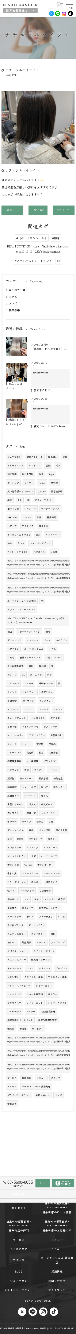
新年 (9, 838)
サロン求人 (13, 977)
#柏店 (56, 238)
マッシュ (58, 709)
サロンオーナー (45, 864)
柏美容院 (12, 787)
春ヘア (30, 916)
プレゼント (61, 968)
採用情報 (26, 1077)
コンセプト (37, 1028)
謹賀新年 (43, 525)
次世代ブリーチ (15, 925)
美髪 (31, 830)
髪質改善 (14, 310)
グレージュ (30, 795)
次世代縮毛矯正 (15, 666)
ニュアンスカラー (16, 933)
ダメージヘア (14, 640)
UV (23, 674)
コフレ (30, 968)
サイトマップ (57, 1289)
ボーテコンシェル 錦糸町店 (36, 1086)
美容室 (23, 1028)
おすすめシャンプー (49, 907)
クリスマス (44, 968)
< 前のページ (12, 210)
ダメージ (12, 674)
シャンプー (30, 508)
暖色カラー (59, 787)
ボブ (49, 674)
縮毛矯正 (52, 456)
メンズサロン (38, 718)
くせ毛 (52, 648)
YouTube (28, 864)
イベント (53, 769)
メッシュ (41, 942)
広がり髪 (55, 718)
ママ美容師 (32, 761)
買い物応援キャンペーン (20, 491)
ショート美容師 (35, 994)
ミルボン (29, 482)
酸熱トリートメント (30, 657)
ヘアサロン (13, 648)
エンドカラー (38, 933)
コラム (13, 297)
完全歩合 (53, 752)
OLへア (11, 890)
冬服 (51, 821)
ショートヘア (14, 994)
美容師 (30, 752)
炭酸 (48, 465)
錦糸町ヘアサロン (40, 959)
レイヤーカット (35, 1002)
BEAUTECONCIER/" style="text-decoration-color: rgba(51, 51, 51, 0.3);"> (35, 621)
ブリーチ (29, 683)
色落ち (44, 795)
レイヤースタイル (57, 1002)
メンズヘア (13, 709)
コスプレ (38, 769)
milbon (42, 482)
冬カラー (12, 821)
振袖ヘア (31, 813)
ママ (26, 899)
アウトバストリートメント (21, 609)
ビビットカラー (37, 925)
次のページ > (63, 210)
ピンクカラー (14, 847)
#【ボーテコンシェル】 (32, 238)
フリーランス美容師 (54, 899)
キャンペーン (14, 968)
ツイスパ (29, 709)
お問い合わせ (43, 1095)
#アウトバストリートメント (33, 261)
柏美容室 (58, 778)
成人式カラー (14, 813)
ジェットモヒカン (16, 856)
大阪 (65, 456)
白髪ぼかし (56, 735)
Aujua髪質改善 (48, 1011)
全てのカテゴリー (20, 290)
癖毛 (48, 631)
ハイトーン (13, 683)
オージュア (13, 482)
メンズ (13, 303)
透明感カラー (46, 683)
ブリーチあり (46, 916)
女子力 (40, 821)
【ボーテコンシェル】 (29, 631)
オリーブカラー (30, 873)
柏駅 (52, 933)
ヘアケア (12, 525)
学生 (36, 899)
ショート (12, 743)
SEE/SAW (12, 517)
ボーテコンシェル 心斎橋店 (21, 600)
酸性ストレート (35, 456)
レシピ (61, 916)
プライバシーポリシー (19, 1095)
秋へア (44, 787)
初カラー (52, 994)
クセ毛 (10, 657)
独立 (41, 752)
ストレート (32, 640)
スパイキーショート (17, 951)
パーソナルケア (49, 856)
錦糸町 (10, 1028)
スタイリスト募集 (33, 977)
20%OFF (42, 491)
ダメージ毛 (44, 830)
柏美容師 (43, 778)
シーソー (27, 517)
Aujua (51, 474)
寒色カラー (13, 795)
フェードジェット (16, 718)
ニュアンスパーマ (16, 959)
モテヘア (26, 821)
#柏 (59, 261)
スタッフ (55, 1077)
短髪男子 (26, 942)
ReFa (9, 543)
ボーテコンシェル (50, 508)
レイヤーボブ (14, 1011)
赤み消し (36, 882)
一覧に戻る (38, 210)
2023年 (20, 838)
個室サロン (47, 692)
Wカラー (31, 1011)
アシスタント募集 (57, 977)
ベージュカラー (51, 873)
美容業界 (12, 907)
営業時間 (51, 517)
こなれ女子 (45, 890)
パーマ (46, 640)
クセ (19, 500)
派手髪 (10, 778)
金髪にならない (15, 804)
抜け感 (40, 743)
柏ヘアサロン (27, 778)
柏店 (9, 631)
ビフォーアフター (44, 500)
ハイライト (61, 640)
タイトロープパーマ (44, 951)
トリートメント (15, 465)
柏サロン (12, 942)
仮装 (26, 769)
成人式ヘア (47, 804)
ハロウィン (13, 769)
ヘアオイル (39, 551)
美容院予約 (56, 491)
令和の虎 (12, 873)
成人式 (32, 804)
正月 (38, 534)
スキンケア (28, 907)
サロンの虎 (13, 864)
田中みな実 (13, 508)
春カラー (52, 838)
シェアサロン (14, 456)
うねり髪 (12, 726)
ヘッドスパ (35, 465)
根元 (41, 474)
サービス (12, 1077)
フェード (43, 709)
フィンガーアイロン (40, 543)
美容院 (54, 482)
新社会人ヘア (14, 1002)
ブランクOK (49, 761)
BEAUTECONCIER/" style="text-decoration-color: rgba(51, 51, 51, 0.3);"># (38, 249)
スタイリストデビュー (19, 985)
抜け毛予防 (28, 474)
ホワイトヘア (36, 838)
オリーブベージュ (16, 882)
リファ (21, 543)
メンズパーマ (50, 847)
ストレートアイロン (17, 551)
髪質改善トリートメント (20, 1020)
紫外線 (42, 666)
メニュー (41, 1077)
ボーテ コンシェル (33, 648)
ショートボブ (29, 787)
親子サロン (28, 700)
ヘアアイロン (53, 534)
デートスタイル (15, 830)
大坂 (33, 856)
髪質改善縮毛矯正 (47, 1020)
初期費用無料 (14, 761)
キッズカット (46, 700)
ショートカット (44, 985)
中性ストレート (54, 657)
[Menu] (69, 5)
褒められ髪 (61, 830)
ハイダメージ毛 (30, 726)
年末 (9, 500)
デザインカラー (37, 735)
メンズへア (32, 847)
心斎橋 (53, 551)
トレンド (12, 692)
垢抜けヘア (13, 899)
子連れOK (12, 700)
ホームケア (36, 674)
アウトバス (28, 525)
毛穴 (58, 465)
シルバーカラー (49, 813)
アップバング (58, 942)
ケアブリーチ (50, 726)
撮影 (31, 666)
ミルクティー (29, 692)
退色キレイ (51, 882)
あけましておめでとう (19, 534)
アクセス (12, 1086)
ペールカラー (14, 916)
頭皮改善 (12, 474)
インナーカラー (15, 735)
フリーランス (14, 752)
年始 (39, 517)
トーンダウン (27, 890)
